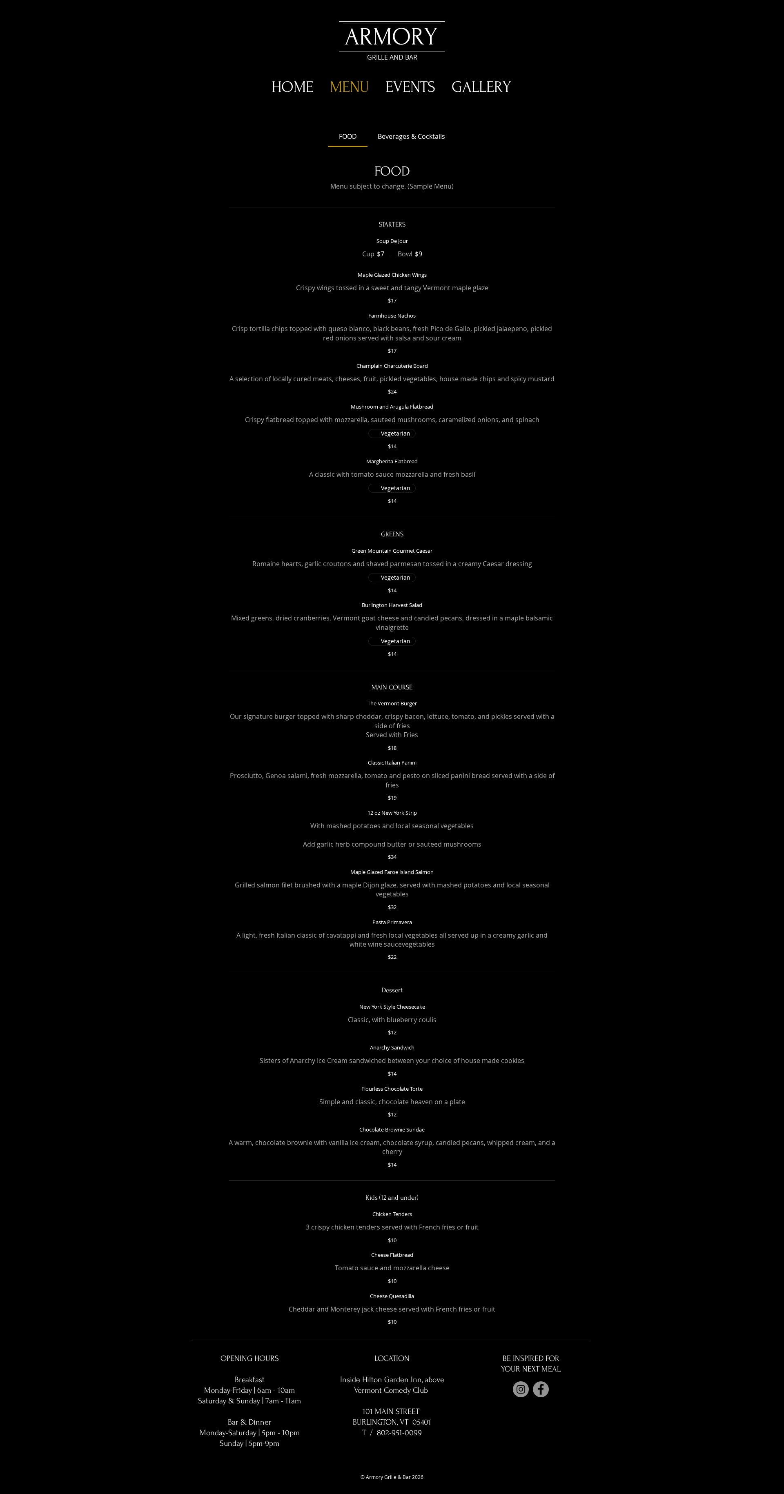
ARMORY (391, 37)
